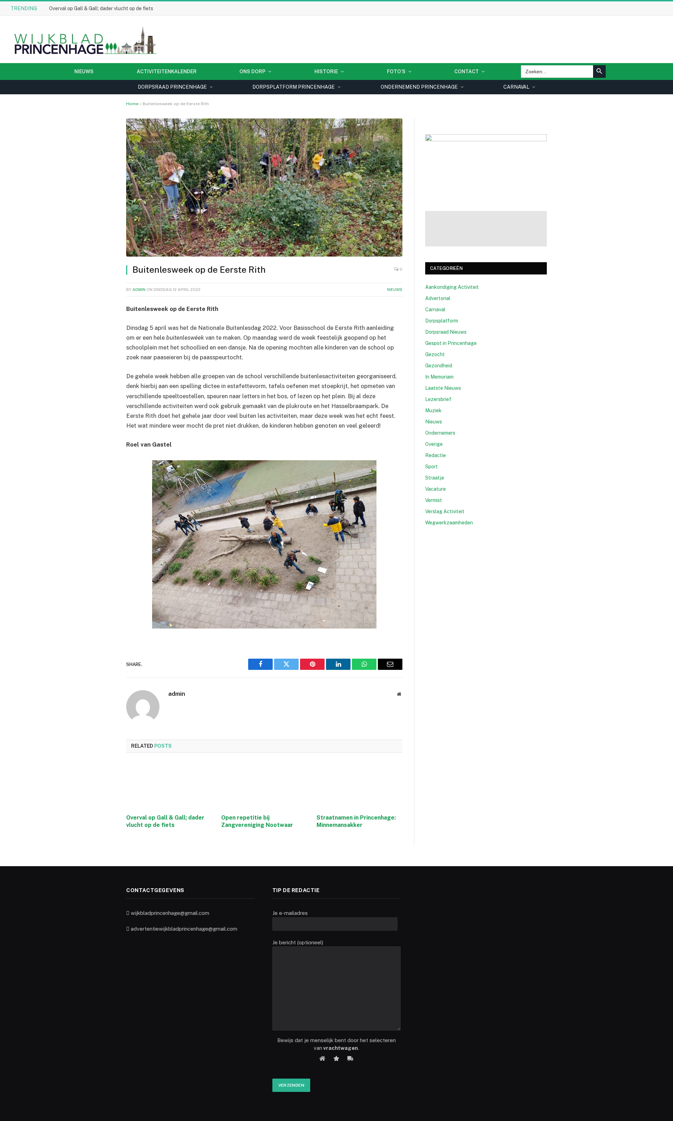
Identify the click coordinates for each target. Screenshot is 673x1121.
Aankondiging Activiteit (452, 287)
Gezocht (435, 354)
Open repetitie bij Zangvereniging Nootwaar (257, 821)
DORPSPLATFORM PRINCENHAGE (293, 87)
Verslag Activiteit (444, 511)
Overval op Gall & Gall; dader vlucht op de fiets (101, 8)
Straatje (434, 478)
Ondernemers (440, 433)
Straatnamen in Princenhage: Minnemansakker (356, 821)
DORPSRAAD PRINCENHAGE (172, 87)
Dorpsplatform (441, 321)
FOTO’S (396, 71)
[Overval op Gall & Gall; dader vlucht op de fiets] (169, 785)
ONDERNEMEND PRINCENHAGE (419, 87)
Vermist (433, 500)
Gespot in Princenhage (451, 343)
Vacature (435, 489)
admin (138, 289)
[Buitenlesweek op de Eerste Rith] (264, 187)
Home (132, 103)
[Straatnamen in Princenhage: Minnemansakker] (359, 785)
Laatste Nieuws (443, 388)
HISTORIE (326, 71)
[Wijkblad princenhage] (84, 39)
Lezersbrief (438, 399)
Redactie (435, 455)
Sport (431, 466)
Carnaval (435, 309)
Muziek (433, 410)
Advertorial (437, 298)
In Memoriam (439, 377)
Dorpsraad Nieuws (446, 332)
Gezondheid (438, 365)
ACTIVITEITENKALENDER (167, 71)
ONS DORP (252, 71)
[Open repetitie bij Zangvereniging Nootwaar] (264, 785)
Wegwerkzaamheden (449, 522)
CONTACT (466, 71)
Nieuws (84, 71)
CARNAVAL (516, 87)
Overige (434, 444)
